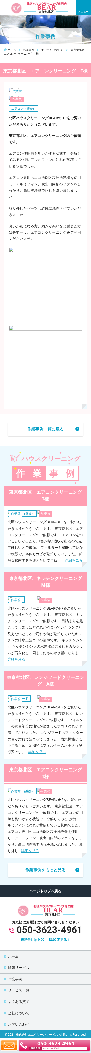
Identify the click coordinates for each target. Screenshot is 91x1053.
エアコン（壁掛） (23, 108)
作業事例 (15, 979)
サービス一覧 (18, 990)
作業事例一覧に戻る (45, 429)
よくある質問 (18, 1001)
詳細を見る (73, 560)
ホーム (13, 956)
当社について (18, 1012)
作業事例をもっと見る (45, 870)
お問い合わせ (18, 1024)
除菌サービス (18, 967)
